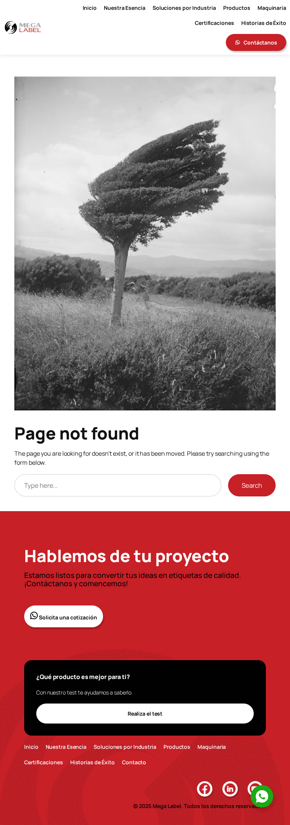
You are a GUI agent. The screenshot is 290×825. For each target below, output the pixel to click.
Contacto (134, 762)
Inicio (31, 746)
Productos (177, 746)
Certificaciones (43, 762)
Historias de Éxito (92, 762)
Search (252, 485)
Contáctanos (260, 42)
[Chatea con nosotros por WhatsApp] (262, 797)
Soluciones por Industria (125, 746)
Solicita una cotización (67, 617)
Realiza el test (145, 713)
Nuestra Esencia (66, 746)
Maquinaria (211, 746)
